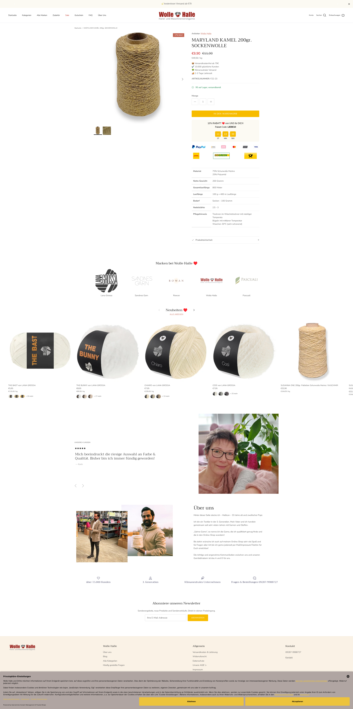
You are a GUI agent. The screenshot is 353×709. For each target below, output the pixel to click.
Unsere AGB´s (199, 665)
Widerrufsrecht (200, 656)
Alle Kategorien (110, 660)
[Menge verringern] (195, 101)
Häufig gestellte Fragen (114, 665)
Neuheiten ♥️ (176, 310)
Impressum (198, 669)
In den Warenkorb (225, 113)
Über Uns (102, 15)
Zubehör (56, 15)
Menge (195, 95)
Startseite (12, 15)
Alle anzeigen (176, 314)
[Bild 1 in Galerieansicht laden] (140, 78)
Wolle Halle (205, 33)
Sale (67, 15)
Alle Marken (42, 15)
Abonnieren (197, 618)
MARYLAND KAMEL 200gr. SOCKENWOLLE (100, 28)
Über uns (107, 652)
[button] (338, 4)
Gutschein (79, 15)
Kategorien (26, 15)
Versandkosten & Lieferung (205, 652)
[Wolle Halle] (176, 15)
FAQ (91, 15)
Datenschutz (198, 660)
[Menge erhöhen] (211, 101)
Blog (105, 656)
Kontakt (289, 657)
